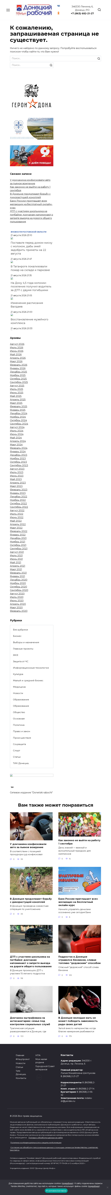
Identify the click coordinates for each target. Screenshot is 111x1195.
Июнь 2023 (16, 475)
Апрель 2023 (18, 482)
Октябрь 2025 (18, 378)
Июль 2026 (16, 347)
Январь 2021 (17, 576)
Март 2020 (16, 607)
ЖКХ (15, 655)
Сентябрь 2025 (19, 382)
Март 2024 (16, 444)
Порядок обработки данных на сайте (45, 1138)
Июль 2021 (16, 555)
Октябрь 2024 (18, 420)
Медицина (19, 686)
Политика (18, 725)
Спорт (16, 750)
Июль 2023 (16, 472)
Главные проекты (23, 648)
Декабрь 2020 (18, 579)
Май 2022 (16, 521)
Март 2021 (16, 569)
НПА (37, 1055)
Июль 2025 (16, 389)
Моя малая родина (41, 1061)
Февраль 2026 (18, 365)
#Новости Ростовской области (28, 232)
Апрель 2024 (18, 441)
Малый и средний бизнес (28, 680)
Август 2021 (17, 552)
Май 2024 (16, 437)
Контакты (21, 1078)
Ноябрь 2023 (18, 458)
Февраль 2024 (18, 448)
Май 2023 (16, 479)
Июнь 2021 (16, 559)
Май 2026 (16, 354)
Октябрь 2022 (18, 503)
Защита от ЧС (20, 661)
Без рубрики (20, 629)
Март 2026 (16, 361)
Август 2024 (17, 427)
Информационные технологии (31, 667)
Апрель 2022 (18, 524)
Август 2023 (17, 469)
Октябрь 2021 (18, 545)
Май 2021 (15, 562)
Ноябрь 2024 (18, 417)
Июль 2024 (16, 430)
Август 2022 (17, 510)
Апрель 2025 (18, 399)
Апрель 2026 (18, 358)
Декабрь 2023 (18, 455)
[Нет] (107, 1187)
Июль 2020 (16, 597)
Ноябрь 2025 (18, 375)
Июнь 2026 (16, 351)
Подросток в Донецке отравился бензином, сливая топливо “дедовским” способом (79, 959)
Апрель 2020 (18, 604)
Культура (18, 674)
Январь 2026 (17, 368)
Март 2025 (16, 403)
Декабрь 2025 (18, 371)
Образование (21, 699)
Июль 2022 (16, 514)
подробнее (67, 1183)
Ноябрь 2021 (17, 541)
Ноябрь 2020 (18, 583)
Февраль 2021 (18, 573)
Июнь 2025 (16, 392)
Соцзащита (19, 744)
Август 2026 (17, 344)
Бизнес (17, 636)
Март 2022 (16, 527)
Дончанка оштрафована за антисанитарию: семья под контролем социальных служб (30, 1021)
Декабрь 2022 (18, 496)
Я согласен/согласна (56, 1191)
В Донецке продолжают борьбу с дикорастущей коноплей (31, 900)
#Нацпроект (23, 1059)
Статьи (17, 757)
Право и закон (21, 731)
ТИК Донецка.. (21, 763)
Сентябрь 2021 (18, 548)
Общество (19, 712)
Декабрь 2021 (18, 538)
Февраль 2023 (18, 489)
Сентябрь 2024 (19, 423)
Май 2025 (16, 396)
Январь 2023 (18, 493)
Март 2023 (16, 486)
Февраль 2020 (18, 611)
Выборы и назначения (26, 642)
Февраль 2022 (18, 531)
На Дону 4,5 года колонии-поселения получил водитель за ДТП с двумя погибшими (31, 286)
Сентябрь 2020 (19, 590)
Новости (18, 693)
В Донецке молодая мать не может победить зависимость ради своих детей (78, 1021)
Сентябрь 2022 (19, 507)
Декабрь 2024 (18, 413)
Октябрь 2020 (18, 586)
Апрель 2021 (17, 566)
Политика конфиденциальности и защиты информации (35, 1142)
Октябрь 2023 (18, 462)
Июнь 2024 (16, 434)
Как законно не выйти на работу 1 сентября (79, 842)
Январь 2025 (17, 410)
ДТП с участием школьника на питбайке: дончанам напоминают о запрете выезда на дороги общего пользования (31, 961)
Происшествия (22, 737)
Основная (19, 718)
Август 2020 (17, 593)
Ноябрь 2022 (18, 500)
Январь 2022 (18, 534)
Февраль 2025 (18, 406)
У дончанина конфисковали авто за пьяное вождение (28, 846)
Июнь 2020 (17, 600)
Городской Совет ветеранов (45, 1068)
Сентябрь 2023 (19, 465)
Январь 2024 (18, 451)
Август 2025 (17, 385)
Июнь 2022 (16, 517)
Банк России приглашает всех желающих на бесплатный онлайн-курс (31, 204)
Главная (20, 1055)
